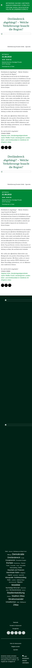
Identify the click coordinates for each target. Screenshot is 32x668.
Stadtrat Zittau (18, 596)
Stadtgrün (9, 596)
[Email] (19, 632)
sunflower (13, 659)
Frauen (7, 565)
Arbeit (6, 551)
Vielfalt (18, 602)
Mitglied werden (15, 646)
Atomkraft (11, 551)
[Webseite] (23, 632)
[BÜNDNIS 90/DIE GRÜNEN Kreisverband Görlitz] (3, 6)
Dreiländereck (13, 557)
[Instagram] (8, 632)
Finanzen (23, 563)
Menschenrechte (12, 582)
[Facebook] (12, 632)
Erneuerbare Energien (21, 560)
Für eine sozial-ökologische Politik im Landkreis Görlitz (17, 8)
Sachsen (23, 590)
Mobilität (15, 585)
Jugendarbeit (15, 575)
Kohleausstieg (20, 577)
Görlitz (20, 567)
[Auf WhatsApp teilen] (6, 147)
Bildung (9, 554)
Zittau (15, 605)
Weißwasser (23, 602)
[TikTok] (16, 632)
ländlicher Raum (20, 580)
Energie (22, 557)
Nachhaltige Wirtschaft (13, 588)
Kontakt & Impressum (15, 625)
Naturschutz (23, 587)
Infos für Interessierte (15, 643)
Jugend (10, 575)
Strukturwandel (15, 599)
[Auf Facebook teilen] (2, 147)
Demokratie (18, 554)
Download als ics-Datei (8, 66)
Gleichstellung (13, 567)
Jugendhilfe (21, 575)
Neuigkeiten (15, 628)
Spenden (15, 649)
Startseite (15, 622)
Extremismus (17, 563)
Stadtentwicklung (16, 592)
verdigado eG (11, 661)
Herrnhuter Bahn (12, 572)
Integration (22, 572)
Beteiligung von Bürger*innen (20, 551)
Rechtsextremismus (15, 590)
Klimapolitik (9, 577)
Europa (9, 563)
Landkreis (13, 580)
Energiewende (10, 560)
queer (7, 590)
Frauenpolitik (12, 565)
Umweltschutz (11, 602)
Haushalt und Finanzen (15, 570)
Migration (20, 582)
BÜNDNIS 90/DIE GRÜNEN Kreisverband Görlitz (18, 4)
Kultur (9, 580)
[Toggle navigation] (29, 14)
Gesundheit (22, 565)
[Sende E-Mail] (9, 147)
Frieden (17, 565)
